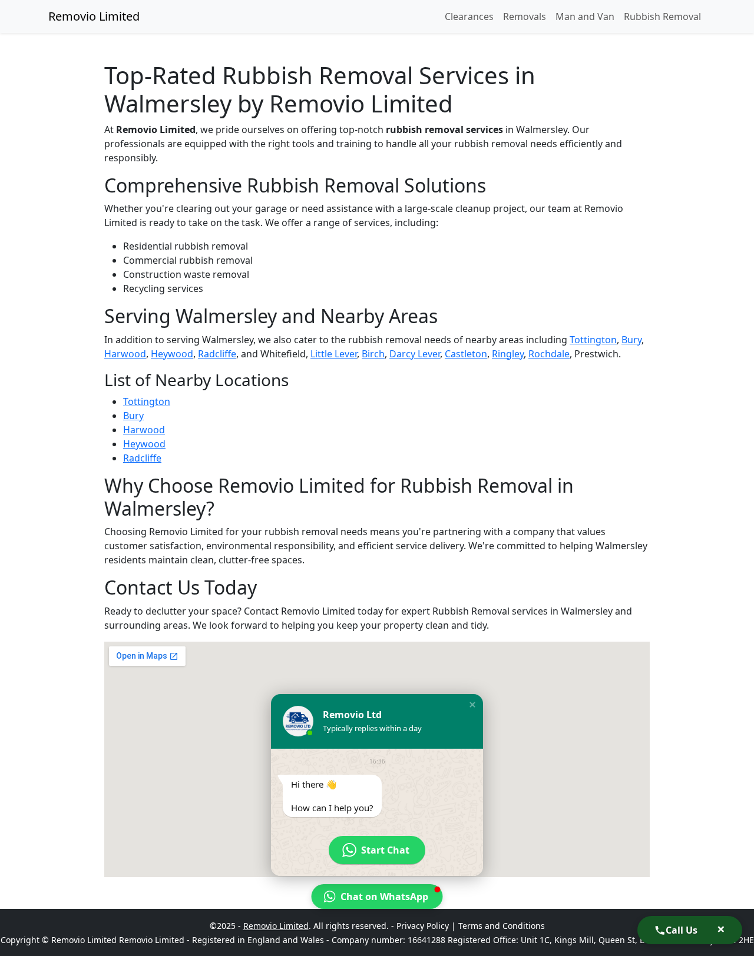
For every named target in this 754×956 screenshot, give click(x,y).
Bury (631, 339)
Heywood (172, 353)
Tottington (593, 339)
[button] (472, 705)
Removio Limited (94, 16)
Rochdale (549, 353)
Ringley (508, 353)
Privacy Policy (422, 925)
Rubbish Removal (662, 16)
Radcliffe (217, 353)
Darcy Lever (414, 353)
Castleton (466, 353)
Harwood (125, 353)
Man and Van (584, 16)
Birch (373, 353)
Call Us (681, 930)
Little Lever (333, 353)
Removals (524, 16)
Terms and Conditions (501, 925)
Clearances (469, 16)
